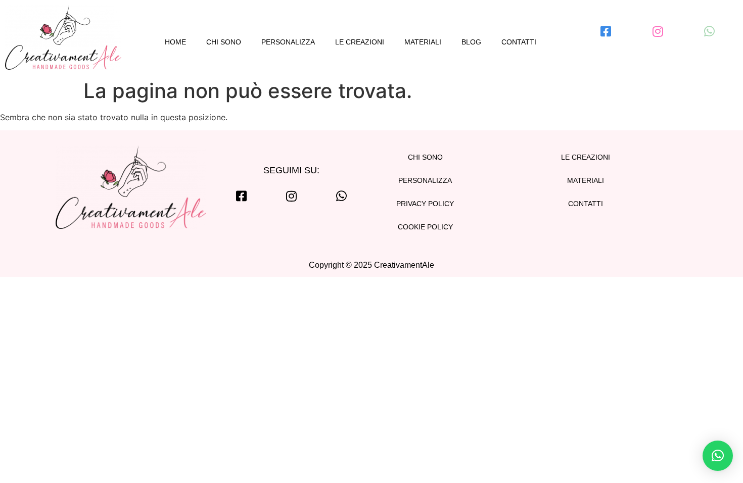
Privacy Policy (425, 204)
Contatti (518, 42)
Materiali (422, 42)
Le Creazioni (585, 157)
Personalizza (288, 42)
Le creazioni (359, 42)
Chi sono (223, 42)
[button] (718, 456)
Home (175, 42)
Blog (471, 42)
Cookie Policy (425, 227)
